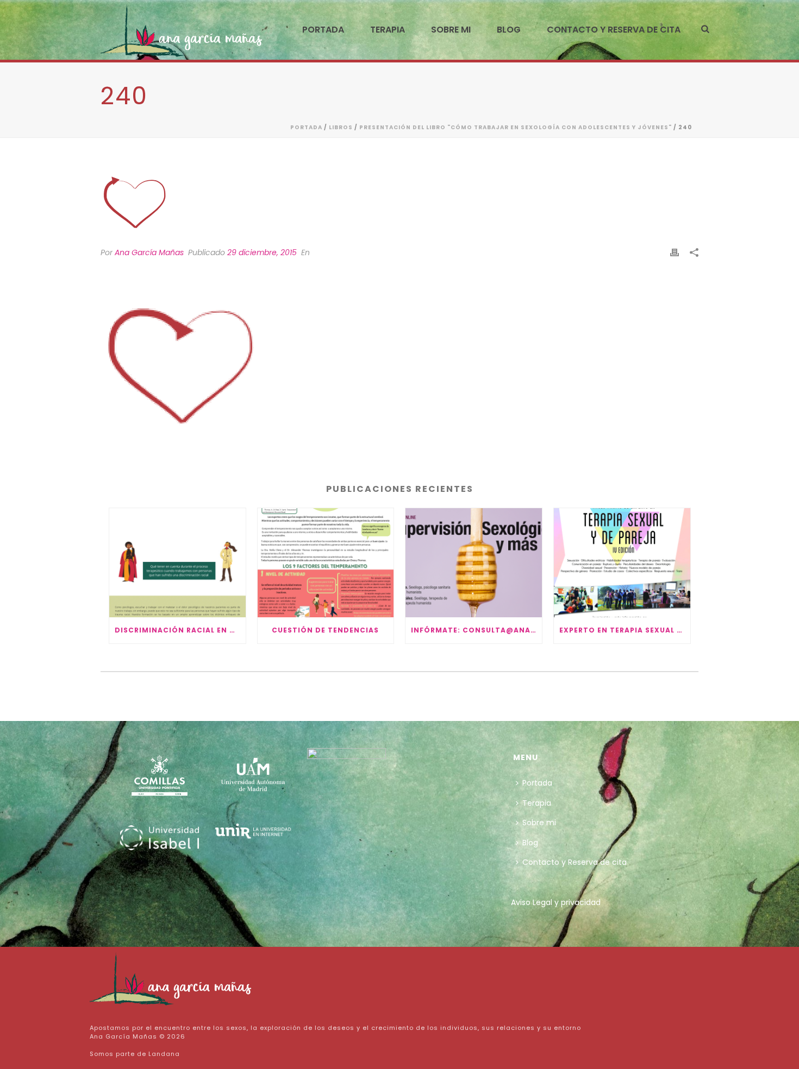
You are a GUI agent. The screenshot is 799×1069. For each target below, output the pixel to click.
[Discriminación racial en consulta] (177, 562)
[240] (399, 200)
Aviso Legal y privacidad (556, 902)
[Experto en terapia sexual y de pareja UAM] (622, 562)
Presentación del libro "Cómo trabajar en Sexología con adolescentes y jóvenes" (515, 127)
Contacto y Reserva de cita (614, 29)
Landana (164, 1053)
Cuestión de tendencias (325, 630)
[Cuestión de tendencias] (326, 562)
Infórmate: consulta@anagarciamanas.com (476, 630)
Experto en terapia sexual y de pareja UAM (624, 630)
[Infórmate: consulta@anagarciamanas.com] (473, 562)
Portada (323, 29)
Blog (509, 29)
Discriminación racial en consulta (180, 630)
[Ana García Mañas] (171, 977)
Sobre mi (451, 29)
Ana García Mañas (149, 252)
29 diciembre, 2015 (262, 252)
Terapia (387, 29)
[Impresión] (674, 252)
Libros (341, 127)
